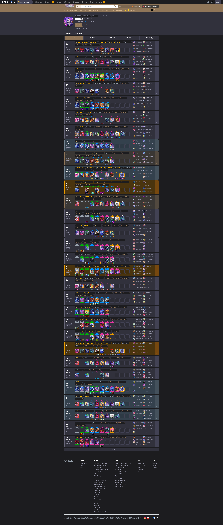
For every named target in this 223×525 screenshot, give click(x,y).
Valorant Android (119, 471)
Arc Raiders (97, 484)
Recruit (155, 467)
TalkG (95, 505)
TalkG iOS (117, 482)
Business (155, 463)
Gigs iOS (117, 478)
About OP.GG (83, 463)
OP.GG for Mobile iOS (120, 465)
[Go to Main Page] (5, 2)
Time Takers (97, 497)
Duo (95, 503)
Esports (96, 507)
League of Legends (99, 463)
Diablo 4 (96, 492)
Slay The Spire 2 (98, 486)
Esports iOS (118, 486)
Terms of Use (141, 465)
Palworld (96, 467)
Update (78, 25)
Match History (78, 33)
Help (139, 467)
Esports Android (119, 484)
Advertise (156, 465)
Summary (68, 33)
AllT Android (118, 467)
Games (96, 501)
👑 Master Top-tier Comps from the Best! (127, 6)
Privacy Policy (142, 463)
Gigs (95, 509)
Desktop (96, 499)
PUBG (95, 474)
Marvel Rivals (97, 482)
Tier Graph (86, 25)
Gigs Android (118, 476)
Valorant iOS (118, 474)
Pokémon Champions (100, 469)
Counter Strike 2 (98, 488)
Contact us (141, 471)
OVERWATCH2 (98, 478)
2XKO (95, 494)
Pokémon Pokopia (99, 480)
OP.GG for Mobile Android (122, 463)
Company (82, 465)
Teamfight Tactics (25, 2)
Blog (81, 467)
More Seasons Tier (104, 15)
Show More (111, 449)
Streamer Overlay (99, 511)
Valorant (96, 471)
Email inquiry (141, 469)
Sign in (218, 2)
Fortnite (96, 490)
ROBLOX (96, 476)
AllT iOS (117, 469)
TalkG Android (119, 480)
